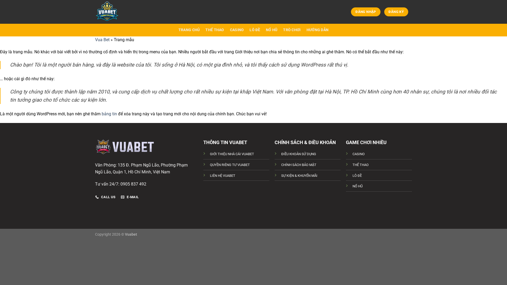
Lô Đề (255, 30)
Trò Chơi (292, 30)
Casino (237, 30)
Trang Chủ (189, 30)
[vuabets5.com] (121, 12)
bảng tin (109, 113)
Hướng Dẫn (318, 30)
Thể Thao (214, 30)
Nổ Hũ (271, 30)
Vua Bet (102, 39)
